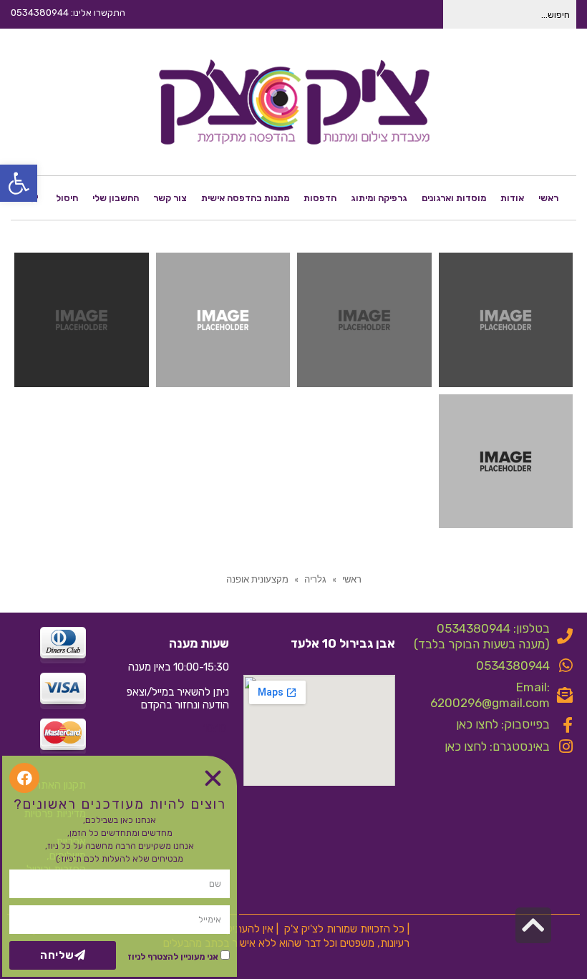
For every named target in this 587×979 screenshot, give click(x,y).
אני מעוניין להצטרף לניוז (172, 957)
